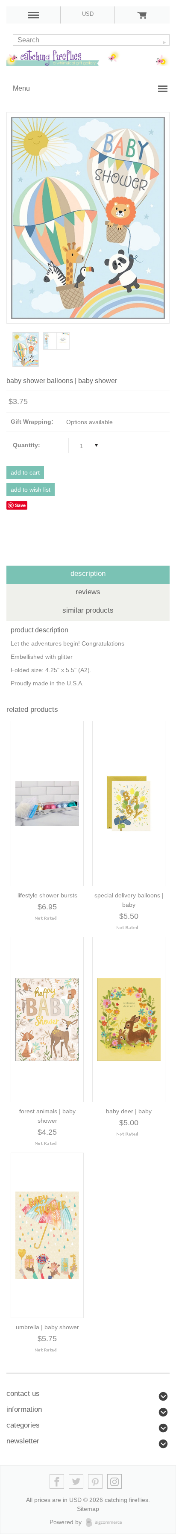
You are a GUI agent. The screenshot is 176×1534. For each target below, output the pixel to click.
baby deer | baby (129, 1111)
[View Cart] (142, 15)
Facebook (57, 1481)
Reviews (88, 592)
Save (20, 505)
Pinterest (95, 1481)
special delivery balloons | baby (129, 900)
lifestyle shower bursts (47, 895)
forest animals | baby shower (47, 1116)
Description (88, 573)
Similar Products (88, 610)
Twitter (76, 1481)
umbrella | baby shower (47, 1327)
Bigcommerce (106, 1522)
